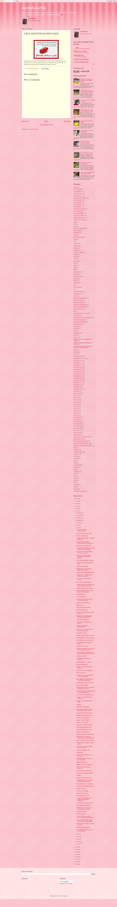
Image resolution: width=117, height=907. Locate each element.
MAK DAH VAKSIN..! (81, 811)
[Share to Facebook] (46, 68)
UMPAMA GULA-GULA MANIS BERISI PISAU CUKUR (84, 569)
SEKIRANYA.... (80, 752)
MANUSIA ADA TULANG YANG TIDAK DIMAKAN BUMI (84, 808)
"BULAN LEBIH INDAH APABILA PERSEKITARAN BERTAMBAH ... (84, 820)
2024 (76, 503)
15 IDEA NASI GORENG (82, 566)
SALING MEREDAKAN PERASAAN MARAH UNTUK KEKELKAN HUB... (85, 653)
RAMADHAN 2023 (78, 376)
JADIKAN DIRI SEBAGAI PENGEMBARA (82, 626)
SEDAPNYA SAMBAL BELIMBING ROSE (84, 563)
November (79, 515)
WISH (75, 487)
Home (46, 121)
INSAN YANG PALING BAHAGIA (84, 670)
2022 (76, 508)
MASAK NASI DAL (81, 788)
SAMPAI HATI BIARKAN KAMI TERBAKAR (84, 697)
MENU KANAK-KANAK (79, 320)
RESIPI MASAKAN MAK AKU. (81, 443)
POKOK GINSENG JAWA (82, 722)
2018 (76, 852)
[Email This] (42, 68)
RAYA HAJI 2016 (78, 421)
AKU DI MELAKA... (78, 196)
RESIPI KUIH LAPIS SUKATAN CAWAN (85, 142)
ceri (74, 241)
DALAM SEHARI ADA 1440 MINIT (84, 784)
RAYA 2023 (76, 410)
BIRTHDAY (76, 233)
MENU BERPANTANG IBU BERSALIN (83, 317)
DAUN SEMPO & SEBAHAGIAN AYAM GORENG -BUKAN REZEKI (85, 548)
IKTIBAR (78, 775)
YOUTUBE (76, 489)
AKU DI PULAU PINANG (80, 209)
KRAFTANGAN (77, 276)
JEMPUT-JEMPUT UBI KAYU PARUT (85, 740)
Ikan (75, 259)
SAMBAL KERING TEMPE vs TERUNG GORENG (85, 538)
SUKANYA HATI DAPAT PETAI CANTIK (83, 579)
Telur (75, 469)
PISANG (76, 352)
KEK (75, 270)
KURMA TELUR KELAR (82, 536)
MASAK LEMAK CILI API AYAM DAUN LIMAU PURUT (84, 599)
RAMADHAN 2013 (78, 356)
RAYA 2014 (76, 397)
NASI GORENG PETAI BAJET (83, 805)
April (78, 836)
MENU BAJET (77, 315)
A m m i (77, 47)
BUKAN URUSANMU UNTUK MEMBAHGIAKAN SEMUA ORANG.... (83, 557)
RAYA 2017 (76, 400)
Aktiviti (75, 187)
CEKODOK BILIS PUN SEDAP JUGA (85, 682)
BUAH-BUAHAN (78, 237)
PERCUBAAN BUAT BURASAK (83, 715)
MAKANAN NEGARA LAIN (80, 304)
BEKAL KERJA (77, 230)
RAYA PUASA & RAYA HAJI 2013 (82, 437)
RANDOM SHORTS (78, 389)
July (78, 525)
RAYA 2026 (76, 391)
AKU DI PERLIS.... (78, 206)
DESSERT (76, 250)
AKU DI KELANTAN (78, 193)
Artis (75, 224)
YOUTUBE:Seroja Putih (79, 491)
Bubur (75, 239)
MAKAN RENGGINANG (82, 793)
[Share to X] (45, 68)
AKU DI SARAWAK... (79, 213)
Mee (75, 311)
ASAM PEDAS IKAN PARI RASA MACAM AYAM (84, 759)
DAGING (76, 248)
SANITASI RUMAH (81, 814)
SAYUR (75, 456)
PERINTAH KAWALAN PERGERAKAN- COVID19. (83, 343)
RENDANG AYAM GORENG (83, 707)
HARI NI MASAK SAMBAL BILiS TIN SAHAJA (85, 824)
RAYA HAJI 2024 (78, 430)
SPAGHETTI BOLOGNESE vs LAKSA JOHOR (85, 743)
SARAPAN (76, 454)
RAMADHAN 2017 (78, 365)
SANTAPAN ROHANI (79, 452)
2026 (76, 498)
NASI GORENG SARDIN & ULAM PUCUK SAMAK (84, 830)
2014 (76, 861)
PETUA (75, 350)
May (78, 834)
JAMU (75, 263)
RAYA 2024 (76, 413)
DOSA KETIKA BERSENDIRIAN (84, 582)
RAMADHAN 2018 (78, 367)
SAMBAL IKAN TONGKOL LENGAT (85, 635)
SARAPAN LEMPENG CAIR (83, 750)
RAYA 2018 (76, 402)
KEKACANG (77, 272)
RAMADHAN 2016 (78, 363)
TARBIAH (78, 704)
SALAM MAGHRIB (80, 596)
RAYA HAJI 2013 (78, 417)
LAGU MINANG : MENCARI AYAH (84, 640)
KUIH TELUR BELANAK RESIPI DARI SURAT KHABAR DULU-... (85, 691)
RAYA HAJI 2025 (78, 432)
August (78, 523)
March (78, 839)
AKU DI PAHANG (78, 200)
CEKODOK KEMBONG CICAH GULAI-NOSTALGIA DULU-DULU (85, 649)
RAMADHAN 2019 (78, 369)
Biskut (75, 235)
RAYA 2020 (76, 406)
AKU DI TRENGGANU (79, 217)
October (79, 518)
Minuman (76, 326)
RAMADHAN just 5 (78, 384)
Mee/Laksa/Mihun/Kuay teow (80, 313)
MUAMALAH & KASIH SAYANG (84, 713)
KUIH (75, 280)
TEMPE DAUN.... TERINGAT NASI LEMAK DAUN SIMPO (84, 575)
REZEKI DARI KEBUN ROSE (83, 827)
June (78, 527)
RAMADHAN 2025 (78, 380)
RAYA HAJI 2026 (78, 434)
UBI (75, 474)
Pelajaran (76, 337)
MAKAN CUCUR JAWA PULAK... (84, 778)
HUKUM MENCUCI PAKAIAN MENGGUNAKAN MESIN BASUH (85, 737)
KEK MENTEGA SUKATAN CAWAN (86, 121)
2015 (76, 859)
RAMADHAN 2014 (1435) (80, 358)
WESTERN (76, 484)
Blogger (65, 896)
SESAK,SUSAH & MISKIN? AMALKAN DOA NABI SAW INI (84, 542)
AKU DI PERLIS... (78, 204)
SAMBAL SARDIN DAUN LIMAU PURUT (84, 701)
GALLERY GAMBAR (78, 252)
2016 (76, 857)
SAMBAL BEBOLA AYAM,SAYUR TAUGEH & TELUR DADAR (84, 780)
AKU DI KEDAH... (78, 191)
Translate (70, 883)
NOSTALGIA (77, 333)
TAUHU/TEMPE (77, 465)
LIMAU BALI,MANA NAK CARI (84, 729)
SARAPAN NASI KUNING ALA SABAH (83, 622)
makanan (76, 296)
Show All (93, 64)
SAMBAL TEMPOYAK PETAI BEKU (84, 588)
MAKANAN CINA (78, 300)
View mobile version (46, 125)
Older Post (67, 121)
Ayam (75, 226)
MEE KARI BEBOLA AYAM (82, 795)
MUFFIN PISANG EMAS (82, 646)
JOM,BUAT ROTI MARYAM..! (83, 603)
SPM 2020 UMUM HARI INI (83, 732)
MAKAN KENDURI (78, 291)
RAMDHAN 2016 (78, 387)
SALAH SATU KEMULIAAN (83, 717)
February (79, 841)
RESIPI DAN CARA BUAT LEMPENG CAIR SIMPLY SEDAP (86, 80)
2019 (76, 849)
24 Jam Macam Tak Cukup (81, 56)
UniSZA (75, 480)
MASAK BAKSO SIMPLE (82, 685)
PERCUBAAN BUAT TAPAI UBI (83, 770)
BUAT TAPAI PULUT (81, 673)
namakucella (34, 7)
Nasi (75, 330)
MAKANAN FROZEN (79, 302)
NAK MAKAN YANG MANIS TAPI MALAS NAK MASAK (84, 630)
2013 (76, 864)
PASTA (75, 335)
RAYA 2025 (76, 415)
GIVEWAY (76, 254)
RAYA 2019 (76, 404)
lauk (75, 285)
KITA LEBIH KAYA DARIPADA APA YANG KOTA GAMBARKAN (85, 679)
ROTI (75, 448)
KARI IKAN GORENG (81, 656)
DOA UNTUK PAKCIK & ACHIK (84, 533)
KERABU (76, 274)
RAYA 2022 (76, 408)
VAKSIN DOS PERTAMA (82, 664)
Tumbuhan (76, 471)
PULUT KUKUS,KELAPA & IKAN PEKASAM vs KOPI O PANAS (84, 709)
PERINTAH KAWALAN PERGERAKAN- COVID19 (83, 340)
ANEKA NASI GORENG (79, 219)
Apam (75, 222)
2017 (76, 854)
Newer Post (25, 121)
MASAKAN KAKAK (78, 309)
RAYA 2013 (76, 395)
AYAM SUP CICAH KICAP (82, 619)
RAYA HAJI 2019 (78, 426)
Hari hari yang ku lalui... (81, 51)
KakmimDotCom (79, 55)
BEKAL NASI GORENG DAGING (84, 725)
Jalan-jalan (76, 261)
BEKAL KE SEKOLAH (79, 228)
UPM (75, 482)
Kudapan (76, 278)
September (79, 520)
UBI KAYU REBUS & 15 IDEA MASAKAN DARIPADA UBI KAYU (85, 816)
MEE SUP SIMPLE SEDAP (86, 153)
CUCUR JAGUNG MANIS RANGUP (84, 803)
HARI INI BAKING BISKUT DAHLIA (85, 560)
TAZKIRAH (76, 467)
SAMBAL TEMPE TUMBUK (82, 720)
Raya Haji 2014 (77, 419)
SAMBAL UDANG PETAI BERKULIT (85, 572)
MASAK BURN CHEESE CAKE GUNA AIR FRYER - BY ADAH (85, 688)
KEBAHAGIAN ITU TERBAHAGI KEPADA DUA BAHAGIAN (84, 616)
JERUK (75, 265)
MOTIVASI (76, 328)
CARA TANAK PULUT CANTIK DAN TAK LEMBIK (87, 90)
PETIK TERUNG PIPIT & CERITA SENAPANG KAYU (84, 747)
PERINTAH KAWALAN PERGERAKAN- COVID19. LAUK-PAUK (83, 347)
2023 (76, 506)
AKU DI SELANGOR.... (79, 215)
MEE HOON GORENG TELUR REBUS (85, 734)
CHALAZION (77, 246)
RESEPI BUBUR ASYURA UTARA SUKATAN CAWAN (86, 110)
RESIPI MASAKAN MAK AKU (81, 441)
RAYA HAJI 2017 (78, 393)
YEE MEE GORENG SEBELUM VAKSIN (83, 659)
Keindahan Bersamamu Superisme (82, 48)
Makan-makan (77, 293)
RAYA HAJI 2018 (78, 424)
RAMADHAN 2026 (78, 382)
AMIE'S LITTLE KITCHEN (82, 59)
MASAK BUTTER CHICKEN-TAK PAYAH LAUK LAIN (84, 552)
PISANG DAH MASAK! (82, 610)
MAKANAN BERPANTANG (80, 298)
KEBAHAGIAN (79, 605)
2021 (76, 511)
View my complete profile (34, 20)
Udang (75, 476)
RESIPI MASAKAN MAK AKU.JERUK (83, 445)
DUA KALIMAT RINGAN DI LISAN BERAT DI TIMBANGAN (84, 591)
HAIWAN (76, 257)
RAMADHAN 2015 (78, 361)
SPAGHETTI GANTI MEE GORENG (84, 773)
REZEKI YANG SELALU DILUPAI (84, 764)
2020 (76, 847)
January (78, 844)
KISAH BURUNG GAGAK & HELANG (85, 638)
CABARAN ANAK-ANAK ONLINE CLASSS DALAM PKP (84, 676)
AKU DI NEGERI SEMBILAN (80, 198)
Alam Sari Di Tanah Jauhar (81, 62)
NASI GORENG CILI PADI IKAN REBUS (84, 643)
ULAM (75, 478)
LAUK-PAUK (77, 287)
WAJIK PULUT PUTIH (81, 633)
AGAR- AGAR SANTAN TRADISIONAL (85, 163)
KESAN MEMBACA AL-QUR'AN (84, 662)
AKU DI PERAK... (78, 202)
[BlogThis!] (43, 68)
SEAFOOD (76, 458)
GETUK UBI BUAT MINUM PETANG (85, 786)
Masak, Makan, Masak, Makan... (82, 52)
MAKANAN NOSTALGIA (80, 306)
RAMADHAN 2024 (78, 378)
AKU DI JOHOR (77, 189)
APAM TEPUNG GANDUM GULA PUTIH (86, 131)
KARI (75, 267)
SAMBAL (76, 450)
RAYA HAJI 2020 (78, 428)
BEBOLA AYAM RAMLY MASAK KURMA (84, 667)
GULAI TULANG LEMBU (82, 791)
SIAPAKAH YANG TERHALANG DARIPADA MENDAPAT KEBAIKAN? (84, 799)
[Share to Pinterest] (48, 68)
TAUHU (75, 463)
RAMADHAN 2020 (78, 371)
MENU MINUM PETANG (79, 322)
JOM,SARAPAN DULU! (81, 762)
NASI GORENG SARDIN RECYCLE (84, 695)
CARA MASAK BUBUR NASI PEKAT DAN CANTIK (87, 173)
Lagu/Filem (76, 283)
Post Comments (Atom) (33, 129)
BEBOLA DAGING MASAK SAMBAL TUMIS (85, 613)
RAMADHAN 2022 (78, 374)
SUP (75, 461)
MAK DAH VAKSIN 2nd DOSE (83, 607)
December (79, 513)
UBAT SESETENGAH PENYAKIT (84, 727)
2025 (76, 501)
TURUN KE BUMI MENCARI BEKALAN (83, 767)
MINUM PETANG (78, 324)
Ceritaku (75, 243)
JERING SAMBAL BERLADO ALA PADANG (84, 755)
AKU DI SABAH (77, 211)
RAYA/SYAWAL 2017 (79, 439)
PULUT (75, 354)
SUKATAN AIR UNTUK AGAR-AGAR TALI (87, 100)
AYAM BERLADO (80, 594)
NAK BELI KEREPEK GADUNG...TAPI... (81, 530)
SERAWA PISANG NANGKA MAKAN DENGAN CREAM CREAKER (85, 585)
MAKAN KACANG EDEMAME (83, 545)
